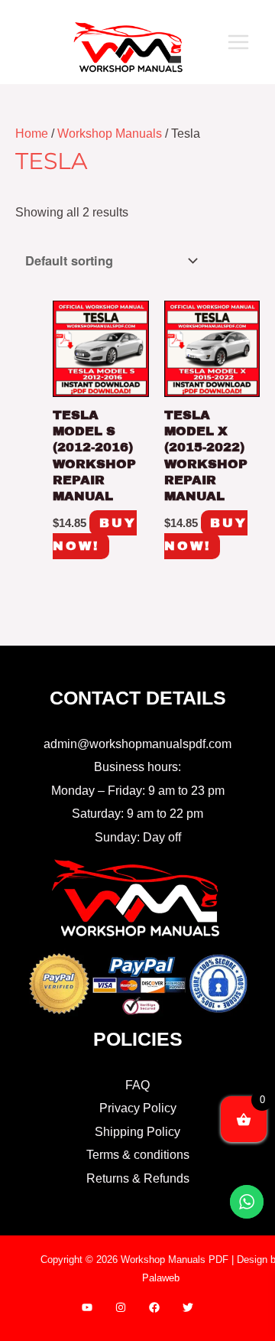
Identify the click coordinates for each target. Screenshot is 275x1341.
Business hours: (137, 766)
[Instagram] (120, 1307)
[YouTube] (87, 1307)
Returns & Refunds (137, 1178)
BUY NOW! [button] (94, 534)
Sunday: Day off (138, 837)
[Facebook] (154, 1307)
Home (31, 133)
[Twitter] (188, 1307)
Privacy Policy (137, 1108)
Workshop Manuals (109, 133)
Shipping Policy (137, 1131)
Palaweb (161, 1278)
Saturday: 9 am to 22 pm (137, 813)
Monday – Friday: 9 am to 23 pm (138, 790)
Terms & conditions (137, 1154)
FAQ (137, 1085)
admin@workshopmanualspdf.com (137, 743)
